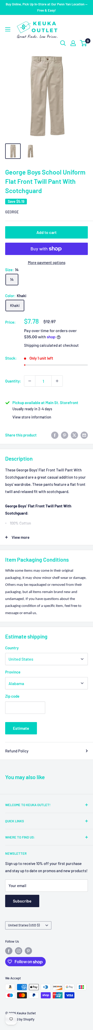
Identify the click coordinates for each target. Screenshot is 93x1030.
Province (12, 672)
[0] (83, 43)
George (12, 212)
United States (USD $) (24, 925)
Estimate (21, 728)
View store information (31, 417)
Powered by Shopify (19, 1019)
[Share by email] (84, 435)
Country (12, 647)
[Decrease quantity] (29, 381)
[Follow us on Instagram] (18, 950)
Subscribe (22, 900)
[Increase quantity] (57, 381)
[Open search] (63, 43)
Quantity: (13, 381)
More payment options (46, 262)
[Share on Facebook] (54, 435)
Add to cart (46, 232)
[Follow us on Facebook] (8, 950)
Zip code (12, 696)
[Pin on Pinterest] (64, 435)
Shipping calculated (41, 345)
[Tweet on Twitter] (74, 435)
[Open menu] (7, 29)
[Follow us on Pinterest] (28, 950)
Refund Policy (16, 751)
